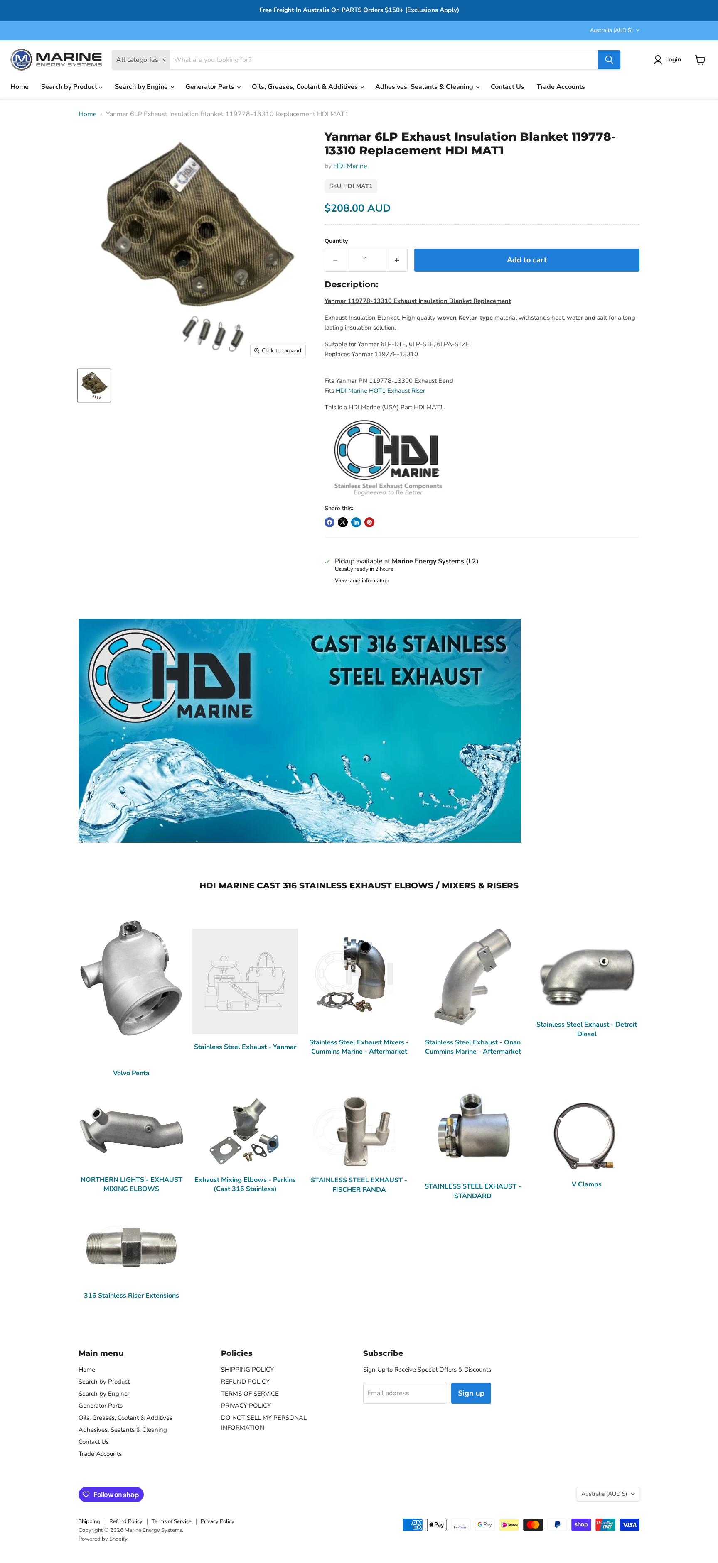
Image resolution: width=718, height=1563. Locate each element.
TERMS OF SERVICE (250, 1393)
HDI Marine (350, 166)
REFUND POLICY (245, 1381)
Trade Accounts (561, 86)
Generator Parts (210, 86)
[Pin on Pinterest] (369, 522)
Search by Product (70, 86)
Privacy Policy (217, 1521)
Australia (611, 30)
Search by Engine (142, 86)
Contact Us (507, 86)
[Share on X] (343, 522)
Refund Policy (126, 1521)
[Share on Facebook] (329, 522)
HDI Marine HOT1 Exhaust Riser (380, 390)
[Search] (609, 59)
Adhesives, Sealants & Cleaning (425, 86)
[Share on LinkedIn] (356, 522)
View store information (362, 581)
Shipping (89, 1521)
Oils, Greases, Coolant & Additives (305, 86)
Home (19, 86)
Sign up (471, 1393)
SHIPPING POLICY (247, 1369)
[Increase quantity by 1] (397, 260)
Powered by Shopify (103, 1539)
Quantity (336, 241)
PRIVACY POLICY (246, 1406)
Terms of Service (172, 1521)
